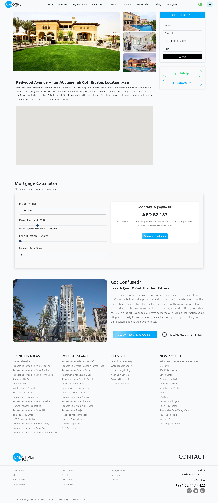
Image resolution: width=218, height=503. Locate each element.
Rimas (163, 392)
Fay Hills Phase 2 (168, 414)
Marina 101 (166, 419)
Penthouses (19, 484)
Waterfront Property (121, 365)
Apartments (19, 470)
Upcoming (116, 475)
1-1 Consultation (182, 82)
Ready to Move (118, 470)
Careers (114, 479)
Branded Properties (121, 379)
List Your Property (120, 383)
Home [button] (50, 4)
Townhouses (19, 479)
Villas (15, 475)
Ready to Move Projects (74, 414)
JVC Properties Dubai (24, 419)
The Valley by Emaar (23, 414)
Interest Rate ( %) (30, 248)
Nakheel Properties (72, 419)
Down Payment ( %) (32, 220)
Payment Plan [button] (80, 4)
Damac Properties (71, 423)
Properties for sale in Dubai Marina (31, 370)
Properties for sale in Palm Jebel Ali (31, 365)
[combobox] (167, 41)
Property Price (28, 203)
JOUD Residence (168, 370)
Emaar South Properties (25, 397)
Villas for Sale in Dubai (73, 383)
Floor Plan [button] (127, 4)
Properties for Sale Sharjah (76, 401)
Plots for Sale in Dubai (73, 392)
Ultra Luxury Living (121, 370)
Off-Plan (66, 475)
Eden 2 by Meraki (169, 405)
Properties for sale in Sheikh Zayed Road (83, 365)
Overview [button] (63, 4)
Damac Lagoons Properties (27, 405)
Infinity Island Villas (170, 388)
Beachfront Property (121, 361)
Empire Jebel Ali (168, 379)
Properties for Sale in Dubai (76, 370)
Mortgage (172, 4)
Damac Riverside (21, 361)
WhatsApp (183, 73)
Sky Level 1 (165, 365)
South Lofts (166, 374)
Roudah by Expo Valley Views (175, 410)
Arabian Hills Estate (23, 379)
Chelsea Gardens (168, 383)
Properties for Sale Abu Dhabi (77, 405)
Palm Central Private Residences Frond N (181, 361)
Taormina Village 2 (169, 401)
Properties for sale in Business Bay (31, 423)
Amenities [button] (97, 4)
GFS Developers (70, 428)
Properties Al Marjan (72, 410)
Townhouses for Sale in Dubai (77, 379)
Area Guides (68, 470)
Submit (182, 56)
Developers (67, 484)
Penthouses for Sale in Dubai (77, 388)
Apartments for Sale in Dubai (77, 374)
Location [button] (112, 4)
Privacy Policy (78, 500)
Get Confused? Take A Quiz (134, 334)
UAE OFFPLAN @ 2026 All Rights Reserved (33, 500)
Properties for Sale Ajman (75, 397)
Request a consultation (155, 236)
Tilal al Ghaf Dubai (22, 392)
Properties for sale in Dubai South (30, 428)
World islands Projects (24, 388)
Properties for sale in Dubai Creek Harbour (35, 432)
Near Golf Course (120, 374)
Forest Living (19, 383)
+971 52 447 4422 (190, 485)
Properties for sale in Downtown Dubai (33, 374)
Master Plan (143, 4)
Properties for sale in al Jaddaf (78, 361)
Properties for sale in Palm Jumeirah (32, 401)
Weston (164, 397)
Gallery (158, 4)
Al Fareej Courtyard (170, 423)
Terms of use (62, 500)
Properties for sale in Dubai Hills (30, 410)
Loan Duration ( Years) (33, 236)
